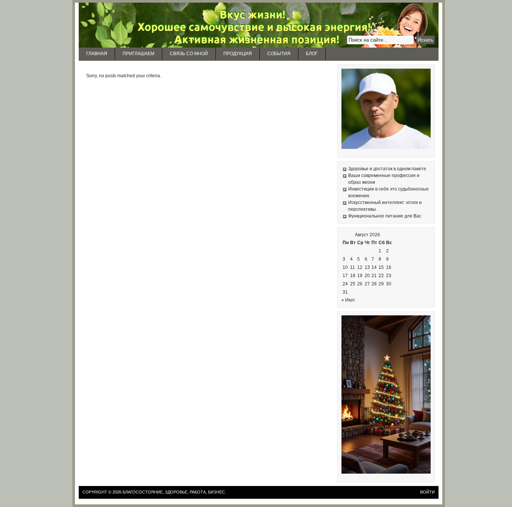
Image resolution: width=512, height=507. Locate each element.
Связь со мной (189, 53)
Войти (427, 492)
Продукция (237, 53)
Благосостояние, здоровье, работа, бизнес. (174, 492)
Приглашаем (138, 53)
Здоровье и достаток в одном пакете (387, 168)
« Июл (348, 300)
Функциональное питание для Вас (384, 216)
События (278, 53)
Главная (96, 53)
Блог (312, 53)
